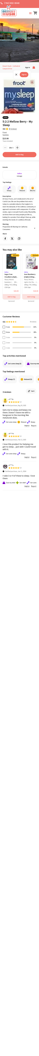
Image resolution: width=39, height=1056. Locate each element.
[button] (30, 13)
